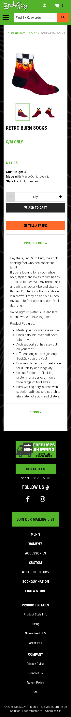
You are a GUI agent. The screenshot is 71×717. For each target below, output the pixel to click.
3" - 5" (32, 33)
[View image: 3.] (50, 111)
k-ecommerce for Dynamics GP (41, 710)
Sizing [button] (34, 412)
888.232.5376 (40, 478)
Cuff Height (16, 33)
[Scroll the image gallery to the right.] (60, 112)
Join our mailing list (35, 519)
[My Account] (44, 5)
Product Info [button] (34, 243)
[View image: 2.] (36, 111)
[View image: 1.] (22, 111)
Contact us (35, 469)
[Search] (63, 17)
